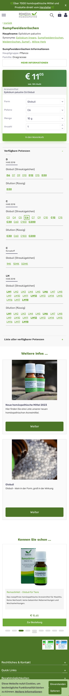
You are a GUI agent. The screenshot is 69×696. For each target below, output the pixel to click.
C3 (8, 217)
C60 (16, 221)
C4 (14, 217)
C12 (53, 217)
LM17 (17, 299)
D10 (24, 175)
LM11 (25, 295)
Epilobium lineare (26, 37)
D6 (8, 175)
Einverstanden (58, 684)
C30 (9, 221)
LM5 (38, 291)
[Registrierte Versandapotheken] (48, 645)
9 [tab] (61, 630)
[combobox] (45, 110)
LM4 (30, 291)
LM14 (51, 295)
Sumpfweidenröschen (50, 37)
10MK (16, 263)
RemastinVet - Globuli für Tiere (23, 592)
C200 (32, 221)
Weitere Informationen (28, 691)
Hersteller (45, 7)
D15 (37, 175)
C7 (33, 217)
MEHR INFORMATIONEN (34, 62)
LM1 (9, 291)
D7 (13, 175)
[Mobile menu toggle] (4, 15)
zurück (7, 22)
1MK (9, 263)
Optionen (55, 690)
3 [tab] (21, 630)
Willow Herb (39, 41)
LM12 (34, 295)
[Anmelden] (65, 15)
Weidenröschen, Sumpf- (17, 41)
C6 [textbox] (29, 110)
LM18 (25, 299)
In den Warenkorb (34, 137)
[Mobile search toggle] (52, 15)
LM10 (17, 295)
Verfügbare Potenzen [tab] (17, 150)
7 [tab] (47, 630)
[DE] (28, 15)
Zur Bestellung (34, 622)
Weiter (34, 426)
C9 (39, 217)
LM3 (23, 291)
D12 (31, 175)
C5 (20, 217)
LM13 (43, 295)
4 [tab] (27, 630)
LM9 (9, 295)
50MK (24, 263)
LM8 (59, 291)
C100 (24, 221)
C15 (60, 217)
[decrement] (62, 128)
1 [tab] (7, 630)
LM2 (16, 291)
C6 (26, 217)
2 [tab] (14, 630)
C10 (46, 217)
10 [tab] (34, 632)
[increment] (62, 125)
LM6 (45, 291)
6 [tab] (41, 630)
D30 (44, 175)
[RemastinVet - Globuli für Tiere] (34, 566)
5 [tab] (34, 630)
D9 (18, 175)
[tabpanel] (34, 585)
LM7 (52, 291)
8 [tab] (54, 630)
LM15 (59, 295)
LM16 (9, 299)
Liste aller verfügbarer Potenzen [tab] (24, 339)
